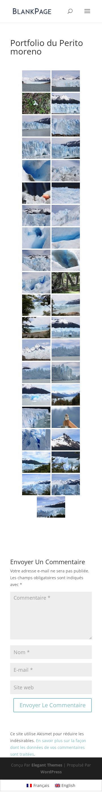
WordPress (51, 771)
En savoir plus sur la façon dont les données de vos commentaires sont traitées (48, 747)
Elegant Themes (46, 765)
